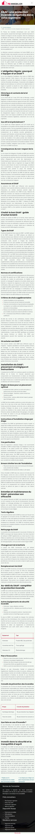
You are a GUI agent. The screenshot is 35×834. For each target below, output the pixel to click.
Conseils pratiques (7, 27)
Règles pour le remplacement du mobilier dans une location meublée (8, 779)
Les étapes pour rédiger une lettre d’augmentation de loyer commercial (26, 779)
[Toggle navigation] (32, 3)
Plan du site (18, 833)
